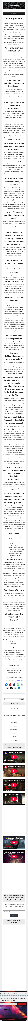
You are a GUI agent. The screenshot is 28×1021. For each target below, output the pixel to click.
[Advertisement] (14, 821)
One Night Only (14, 708)
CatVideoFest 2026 (14, 712)
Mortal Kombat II (14, 729)
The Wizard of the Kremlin (14, 719)
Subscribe (14, 915)
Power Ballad (14, 726)
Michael (14, 736)
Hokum (14, 733)
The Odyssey (14, 722)
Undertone (14, 740)
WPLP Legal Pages (19, 680)
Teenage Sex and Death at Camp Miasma (14, 715)
